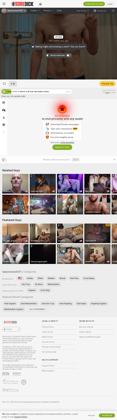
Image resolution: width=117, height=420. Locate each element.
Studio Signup (85, 332)
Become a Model (86, 327)
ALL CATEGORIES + (37, 309)
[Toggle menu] (4, 4)
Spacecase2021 (11, 271)
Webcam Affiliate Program (90, 337)
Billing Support (48, 371)
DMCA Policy (47, 337)
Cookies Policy (48, 342)
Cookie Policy (20, 417)
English (9, 329)
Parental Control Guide (51, 347)
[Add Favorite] (4, 84)
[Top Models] (40, 4)
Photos (48, 10)
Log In (110, 4)
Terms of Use (47, 332)
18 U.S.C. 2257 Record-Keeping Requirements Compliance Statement (30, 402)
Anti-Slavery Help (49, 352)
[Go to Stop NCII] (10, 390)
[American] (20, 278)
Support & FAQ (48, 366)
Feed (59, 10)
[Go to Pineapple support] (24, 382)
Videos (35, 10)
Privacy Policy (48, 327)
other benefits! (67, 142)
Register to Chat (62, 147)
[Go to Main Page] (22, 4)
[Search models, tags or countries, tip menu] (113, 11)
